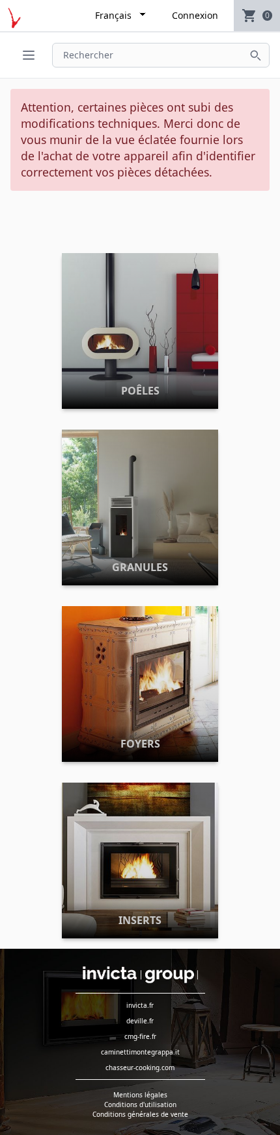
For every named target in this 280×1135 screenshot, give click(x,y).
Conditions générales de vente (140, 1114)
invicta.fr (140, 1005)
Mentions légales (140, 1094)
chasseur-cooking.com (140, 1067)
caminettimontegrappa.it (140, 1051)
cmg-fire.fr (140, 1036)
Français (113, 15)
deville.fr (140, 1020)
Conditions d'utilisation (140, 1104)
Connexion (195, 15)
